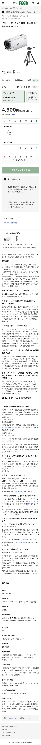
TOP (3, 16)
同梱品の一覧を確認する (11, 223)
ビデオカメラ (24, 16)
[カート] (38, 3)
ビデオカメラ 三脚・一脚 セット (12, 18)
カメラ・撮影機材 (12, 16)
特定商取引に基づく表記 (9, 726)
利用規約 (4, 729)
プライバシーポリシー (8, 732)
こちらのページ (18, 491)
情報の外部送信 (6, 735)
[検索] (33, 3)
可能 (13, 115)
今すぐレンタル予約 (20, 170)
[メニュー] (3, 3)
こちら (31, 504)
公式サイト (12, 718)
